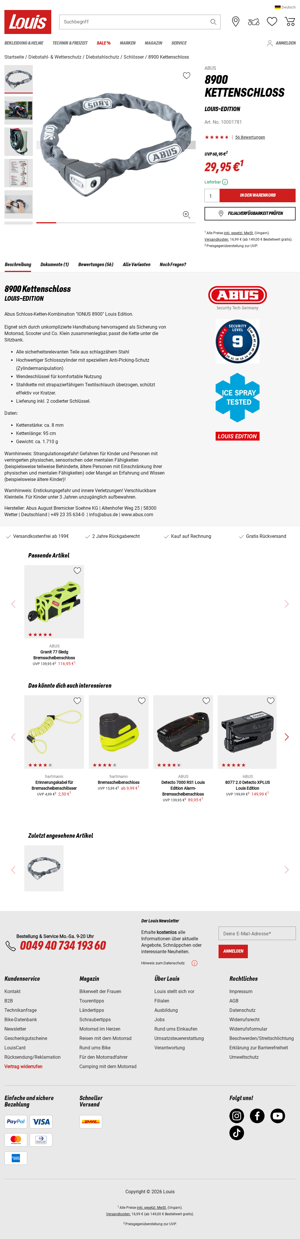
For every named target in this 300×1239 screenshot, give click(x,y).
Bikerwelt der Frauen (100, 991)
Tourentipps (91, 1001)
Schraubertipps (95, 1019)
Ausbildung (166, 1010)
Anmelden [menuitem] (286, 43)
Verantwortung (169, 1048)
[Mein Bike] (254, 21)
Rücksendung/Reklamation (32, 1057)
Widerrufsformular (248, 1029)
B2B (8, 1001)
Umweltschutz (244, 1057)
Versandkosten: (216, 239)
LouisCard (14, 1048)
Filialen (161, 1001)
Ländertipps (91, 1010)
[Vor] (191, 145)
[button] (285, 7)
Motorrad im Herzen (99, 1029)
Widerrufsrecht (244, 1019)
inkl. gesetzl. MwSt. (239, 233)
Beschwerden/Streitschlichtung (261, 1038)
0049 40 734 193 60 (62, 946)
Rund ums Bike (94, 1048)
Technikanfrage (20, 1010)
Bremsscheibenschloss (118, 782)
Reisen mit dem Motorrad (105, 1038)
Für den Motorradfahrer (103, 1057)
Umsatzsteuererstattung (179, 1038)
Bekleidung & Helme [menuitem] (23, 43)
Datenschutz (242, 1010)
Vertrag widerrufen (23, 1066)
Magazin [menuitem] (153, 43)
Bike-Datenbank (20, 1019)
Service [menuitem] (178, 43)
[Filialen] (236, 21)
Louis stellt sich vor (174, 991)
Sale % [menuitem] (103, 43)
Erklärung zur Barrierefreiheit (258, 1048)
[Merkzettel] (272, 21)
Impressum (241, 991)
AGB (233, 1001)
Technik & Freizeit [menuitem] (69, 43)
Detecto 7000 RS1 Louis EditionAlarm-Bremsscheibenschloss (183, 788)
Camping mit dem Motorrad (108, 1066)
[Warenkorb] (290, 21)
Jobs (159, 1019)
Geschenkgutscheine (25, 1038)
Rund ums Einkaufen (175, 1029)
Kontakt (12, 991)
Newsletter (15, 1029)
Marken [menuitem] (127, 43)
